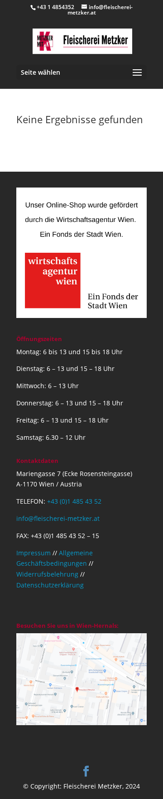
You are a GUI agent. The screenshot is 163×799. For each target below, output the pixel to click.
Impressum (33, 553)
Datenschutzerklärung (50, 585)
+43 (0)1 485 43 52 (74, 501)
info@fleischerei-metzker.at (58, 518)
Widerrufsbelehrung (47, 574)
